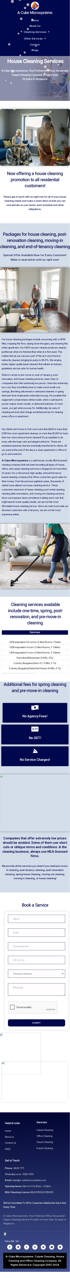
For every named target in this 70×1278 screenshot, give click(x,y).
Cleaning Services (35, 31)
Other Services (33, 38)
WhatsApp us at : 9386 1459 (19, 1174)
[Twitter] (18, 1247)
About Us (34, 25)
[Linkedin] (60, 1247)
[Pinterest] (43, 1247)
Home (35, 20)
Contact (35, 44)
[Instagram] (26, 1247)
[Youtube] (51, 1247)
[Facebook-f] (9, 1247)
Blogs (35, 50)
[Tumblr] (34, 1247)
